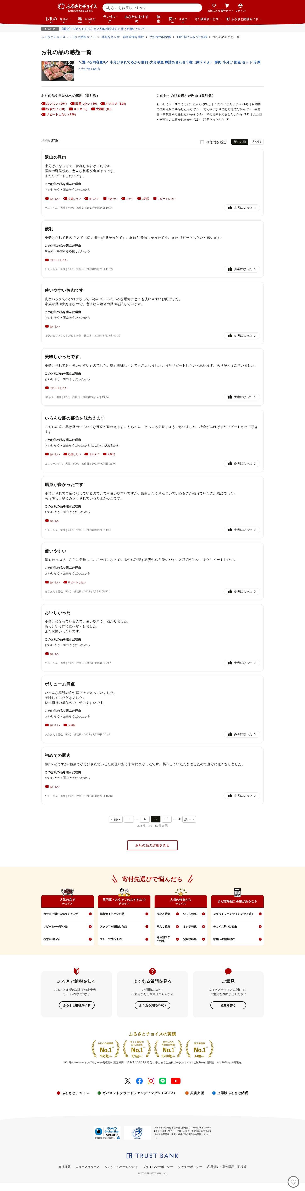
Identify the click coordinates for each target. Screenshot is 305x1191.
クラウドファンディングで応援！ (233, 913)
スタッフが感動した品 (113, 926)
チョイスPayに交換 (225, 926)
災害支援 (197, 1093)
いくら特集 (190, 913)
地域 (86, 20)
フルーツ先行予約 (111, 939)
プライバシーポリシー (158, 1166)
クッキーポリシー (190, 1166)
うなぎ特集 (163, 913)
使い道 (178, 20)
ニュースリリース (88, 1166)
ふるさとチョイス (75, 1093)
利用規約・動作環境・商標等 (226, 1166)
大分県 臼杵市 (90, 69)
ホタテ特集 (190, 926)
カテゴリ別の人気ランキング (60, 913)
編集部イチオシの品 (112, 913)
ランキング (110, 19)
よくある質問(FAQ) (152, 1005)
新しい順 (240, 141)
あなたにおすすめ (137, 19)
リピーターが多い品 (55, 926)
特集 (158, 19)
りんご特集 (163, 926)
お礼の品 (56, 20)
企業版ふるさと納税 (232, 1093)
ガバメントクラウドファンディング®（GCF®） (139, 1093)
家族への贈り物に (224, 939)
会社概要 (65, 1166)
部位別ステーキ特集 (165, 939)
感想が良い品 (51, 939)
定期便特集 (190, 939)
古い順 (256, 141)
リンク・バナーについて (121, 1166)
